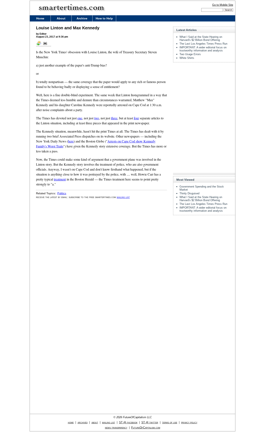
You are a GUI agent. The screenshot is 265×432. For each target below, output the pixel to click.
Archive (82, 18)
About (61, 18)
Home (40, 18)
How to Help (104, 18)
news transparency (116, 427)
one (79, 118)
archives (83, 422)
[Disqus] (101, 254)
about (95, 422)
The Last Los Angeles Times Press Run (203, 43)
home (71, 422)
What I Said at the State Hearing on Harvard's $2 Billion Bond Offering (200, 38)
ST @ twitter (149, 422)
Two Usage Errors (190, 54)
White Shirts (186, 57)
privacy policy (189, 422)
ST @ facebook (128, 422)
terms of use (169, 422)
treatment (60, 179)
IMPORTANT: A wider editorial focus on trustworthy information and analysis (202, 49)
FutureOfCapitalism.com (145, 427)
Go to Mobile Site (222, 4)
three (114, 118)
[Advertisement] (204, 91)
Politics (61, 193)
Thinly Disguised (189, 193)
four (136, 118)
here (71, 141)
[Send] (39, 45)
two (96, 118)
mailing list (123, 197)
